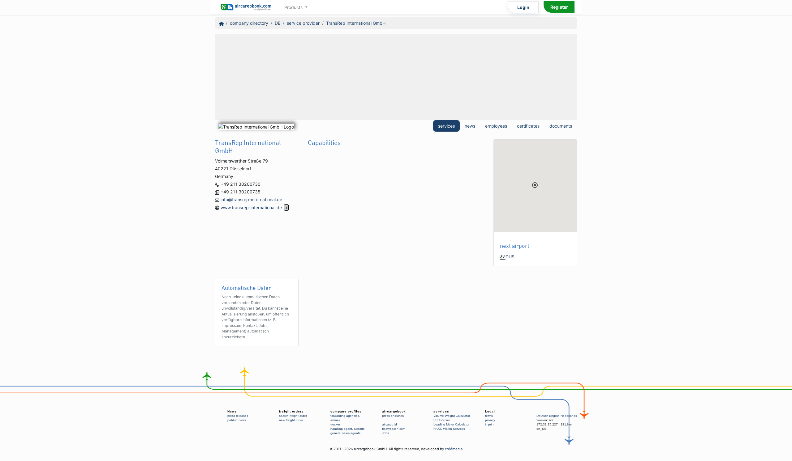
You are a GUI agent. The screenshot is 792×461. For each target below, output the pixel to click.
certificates (528, 126)
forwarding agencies (344, 415)
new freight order (291, 420)
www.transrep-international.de (251, 207)
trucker (335, 424)
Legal (490, 411)
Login (523, 7)
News (232, 411)
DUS (510, 256)
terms (489, 415)
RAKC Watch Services (449, 428)
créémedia (454, 449)
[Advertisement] (396, 77)
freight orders (291, 411)
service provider (303, 23)
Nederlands (569, 415)
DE (277, 23)
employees (496, 126)
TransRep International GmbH (355, 23)
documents (560, 126)
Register (559, 7)
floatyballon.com (393, 428)
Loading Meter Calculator (451, 424)
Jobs (385, 433)
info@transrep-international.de (251, 199)
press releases (237, 415)
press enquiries (393, 415)
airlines (335, 420)
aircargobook (394, 411)
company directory (249, 23)
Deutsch (542, 415)
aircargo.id (389, 424)
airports (359, 428)
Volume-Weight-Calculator (451, 415)
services (446, 126)
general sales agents (345, 433)
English (554, 415)
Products (294, 7)
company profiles (346, 411)
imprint (489, 424)
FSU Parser (441, 420)
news (470, 126)
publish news (236, 420)
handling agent (341, 428)
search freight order (293, 415)
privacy (490, 420)
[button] (535, 185)
